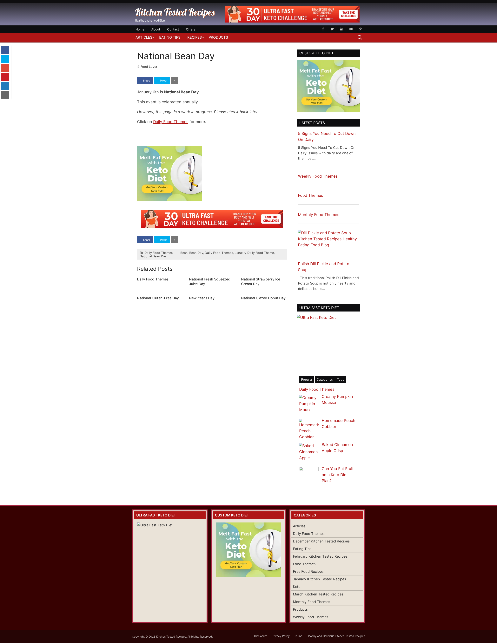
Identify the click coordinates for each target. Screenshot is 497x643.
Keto (297, 587)
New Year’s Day (202, 298)
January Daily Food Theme (254, 253)
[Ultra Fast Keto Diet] (292, 21)
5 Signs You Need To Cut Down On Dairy (327, 136)
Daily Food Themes (170, 121)
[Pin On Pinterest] (5, 77)
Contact (173, 29)
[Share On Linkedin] (5, 86)
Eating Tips (169, 37)
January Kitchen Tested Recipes (319, 579)
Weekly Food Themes (318, 176)
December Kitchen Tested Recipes (321, 541)
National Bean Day (153, 256)
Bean (184, 253)
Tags (340, 379)
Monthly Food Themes (318, 214)
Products (218, 37)
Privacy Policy (281, 636)
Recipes (194, 37)
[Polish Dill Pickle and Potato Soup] (328, 245)
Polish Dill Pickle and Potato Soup (323, 266)
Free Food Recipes (308, 571)
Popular (306, 379)
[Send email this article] (5, 95)
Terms (298, 636)
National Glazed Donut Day (263, 298)
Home (140, 29)
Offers (190, 29)
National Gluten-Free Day (158, 298)
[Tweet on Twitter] (5, 59)
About (155, 29)
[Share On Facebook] (5, 50)
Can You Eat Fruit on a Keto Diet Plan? (338, 474)
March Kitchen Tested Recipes (318, 594)
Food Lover (149, 67)
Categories (325, 379)
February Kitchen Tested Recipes (320, 556)
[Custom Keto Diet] (169, 199)
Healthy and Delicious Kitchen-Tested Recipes (336, 636)
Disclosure (260, 636)
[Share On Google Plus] (5, 68)
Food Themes (310, 195)
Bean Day (196, 253)
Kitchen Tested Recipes (175, 12)
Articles (144, 37)
